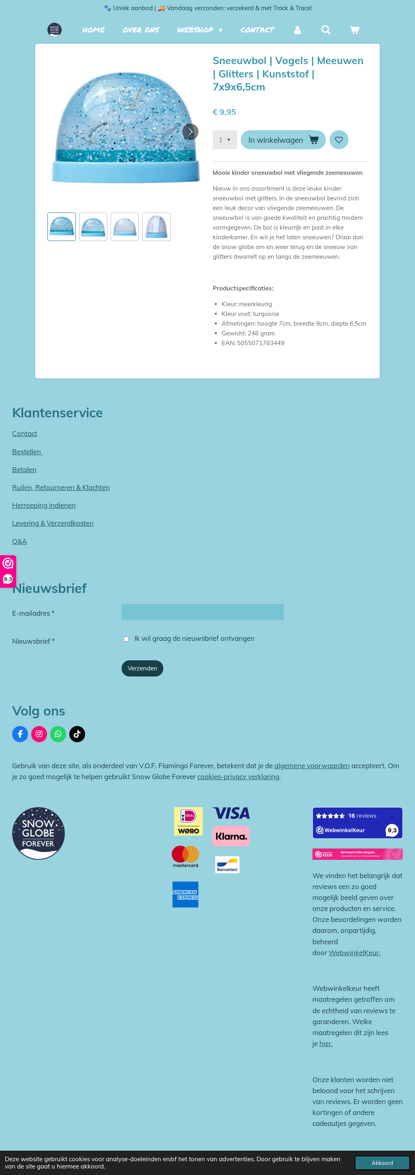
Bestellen (27, 451)
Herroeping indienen (44, 505)
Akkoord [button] (382, 1162)
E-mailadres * (33, 613)
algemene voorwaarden (312, 765)
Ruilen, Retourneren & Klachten (61, 487)
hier (325, 1043)
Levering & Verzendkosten (53, 523)
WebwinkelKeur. (355, 952)
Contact (24, 433)
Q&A (19, 541)
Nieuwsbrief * (33, 641)
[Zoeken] (326, 30)
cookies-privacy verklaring (238, 776)
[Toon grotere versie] (38, 833)
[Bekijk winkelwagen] (354, 30)
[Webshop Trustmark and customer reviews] (357, 855)
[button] (61, 227)
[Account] (297, 30)
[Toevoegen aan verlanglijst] (339, 139)
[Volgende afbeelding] (190, 132)
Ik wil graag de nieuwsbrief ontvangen (195, 638)
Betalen (24, 469)
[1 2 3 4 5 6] (225, 139)
